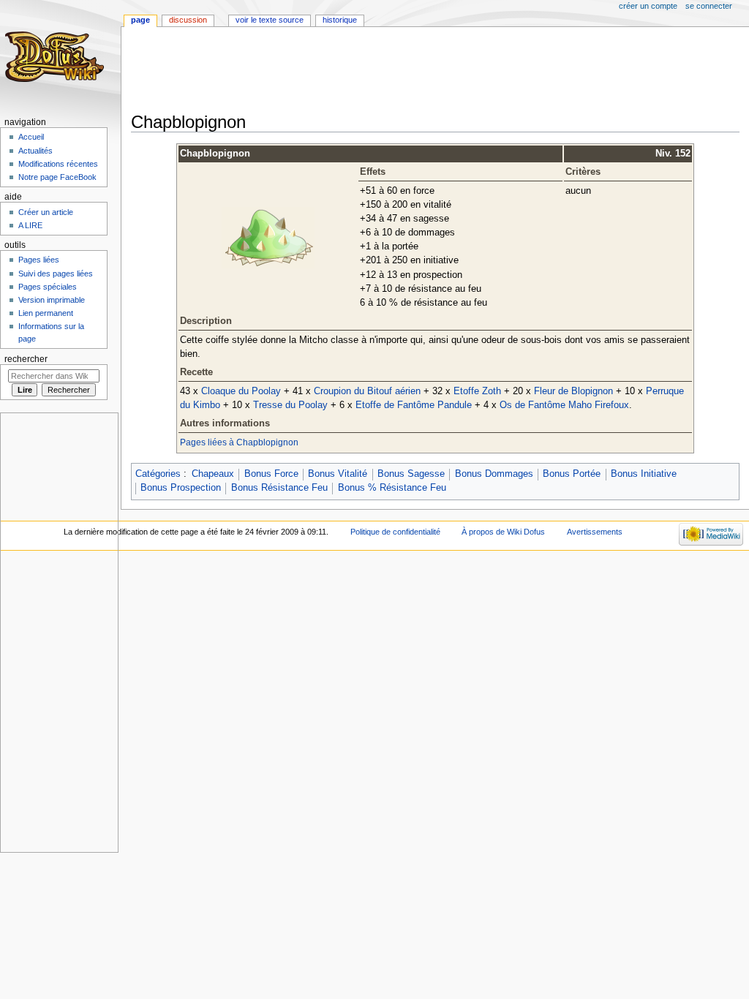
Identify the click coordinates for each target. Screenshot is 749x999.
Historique (340, 19)
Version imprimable (51, 299)
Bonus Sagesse (411, 474)
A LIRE (30, 225)
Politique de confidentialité (395, 531)
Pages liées (38, 259)
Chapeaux (213, 474)
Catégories (158, 474)
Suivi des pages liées (55, 273)
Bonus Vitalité (337, 474)
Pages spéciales (47, 286)
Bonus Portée (572, 474)
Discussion (188, 19)
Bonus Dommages (494, 474)
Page (140, 19)
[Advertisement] (397, 71)
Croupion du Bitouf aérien (367, 391)
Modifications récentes (58, 163)
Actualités (35, 150)
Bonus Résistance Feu (279, 488)
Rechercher (26, 359)
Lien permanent (45, 313)
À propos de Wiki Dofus (503, 531)
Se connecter (708, 5)
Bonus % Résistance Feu (392, 488)
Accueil (31, 136)
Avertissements (594, 531)
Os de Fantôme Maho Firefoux (564, 405)
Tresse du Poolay (290, 405)
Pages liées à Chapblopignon (239, 442)
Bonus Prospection (180, 488)
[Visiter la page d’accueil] (56, 56)
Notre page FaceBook (57, 177)
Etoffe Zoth (477, 391)
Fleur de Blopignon (573, 391)
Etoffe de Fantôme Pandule (413, 405)
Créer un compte (648, 5)
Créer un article (45, 212)
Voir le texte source (270, 19)
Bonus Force (271, 474)
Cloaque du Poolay (241, 391)
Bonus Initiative (644, 474)
